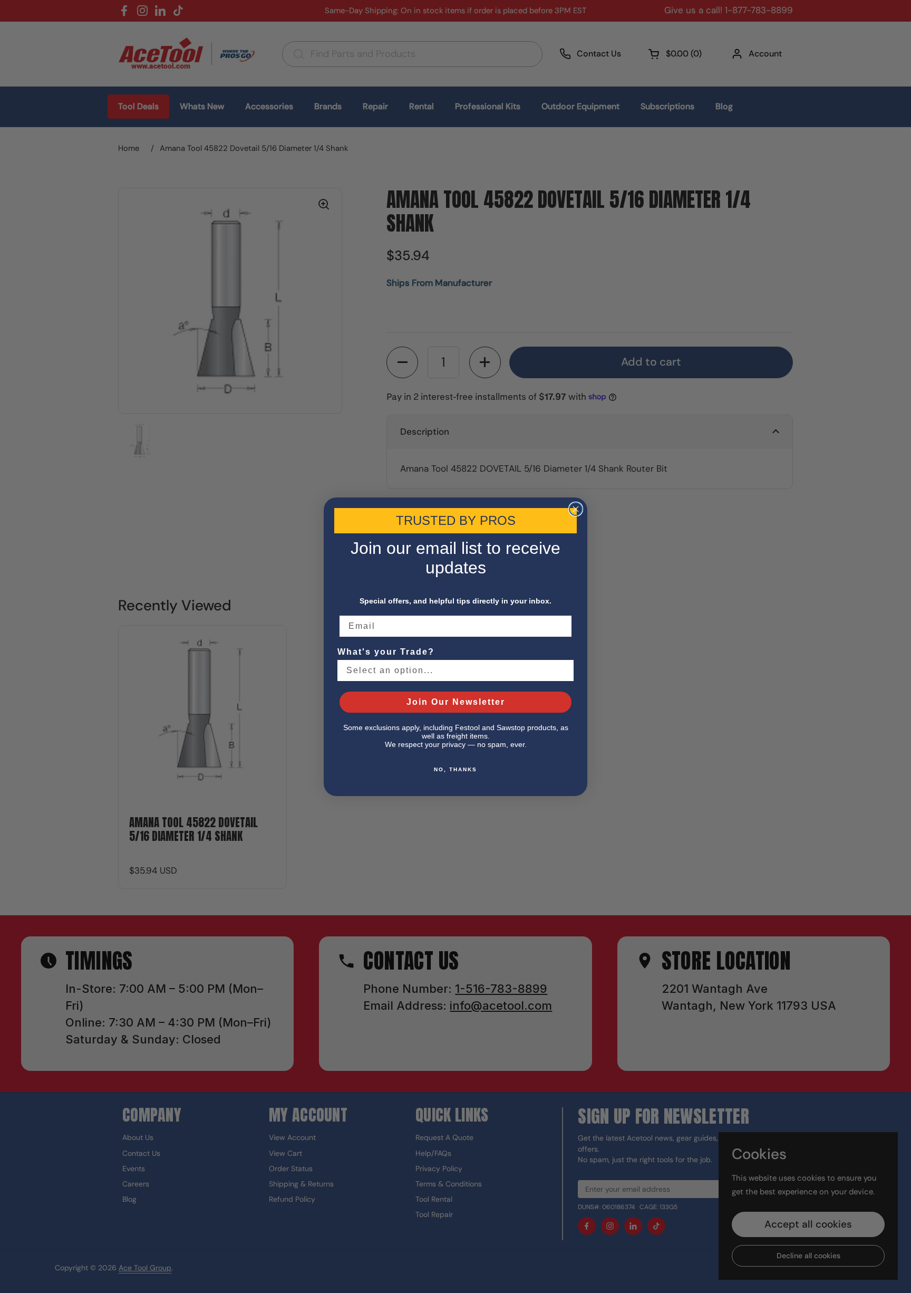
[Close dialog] (575, 509)
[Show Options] (563, 670)
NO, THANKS (455, 769)
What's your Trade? (385, 651)
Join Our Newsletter (455, 701)
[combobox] (452, 670)
